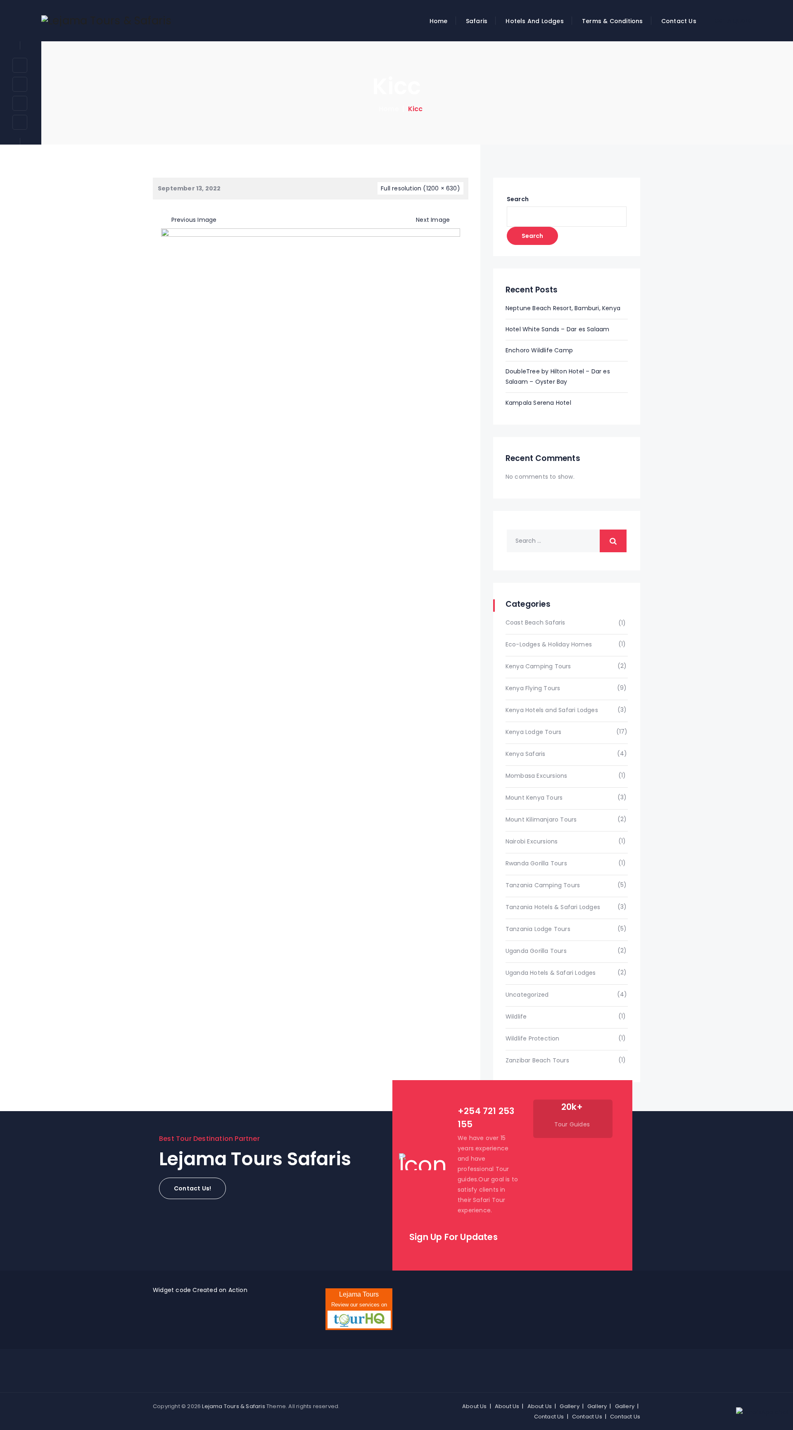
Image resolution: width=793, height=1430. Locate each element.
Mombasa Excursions (536, 776)
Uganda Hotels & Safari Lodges (551, 973)
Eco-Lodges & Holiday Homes (549, 644)
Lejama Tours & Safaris (233, 1406)
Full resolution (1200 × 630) (420, 188)
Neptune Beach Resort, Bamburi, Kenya (563, 308)
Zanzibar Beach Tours (537, 1060)
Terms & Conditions (612, 21)
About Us (474, 1406)
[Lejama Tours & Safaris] (106, 20)
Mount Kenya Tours (534, 797)
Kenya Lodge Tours (533, 732)
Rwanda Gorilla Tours (536, 863)
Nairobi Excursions (532, 841)
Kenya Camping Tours (538, 666)
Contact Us (678, 21)
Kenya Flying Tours (533, 688)
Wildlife (516, 1016)
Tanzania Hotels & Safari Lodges (553, 907)
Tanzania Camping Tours (543, 885)
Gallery (569, 1406)
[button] (192, 1188)
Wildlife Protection (533, 1038)
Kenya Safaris (526, 754)
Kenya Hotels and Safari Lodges (552, 710)
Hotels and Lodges (534, 21)
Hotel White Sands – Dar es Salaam (558, 329)
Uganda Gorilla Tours (536, 951)
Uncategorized (527, 995)
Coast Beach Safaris (535, 622)
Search (518, 199)
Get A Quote (733, 21)
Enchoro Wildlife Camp (539, 350)
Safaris (476, 21)
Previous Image (193, 220)
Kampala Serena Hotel (538, 403)
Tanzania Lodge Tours (538, 929)
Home (439, 21)
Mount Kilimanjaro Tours (541, 819)
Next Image (433, 220)
